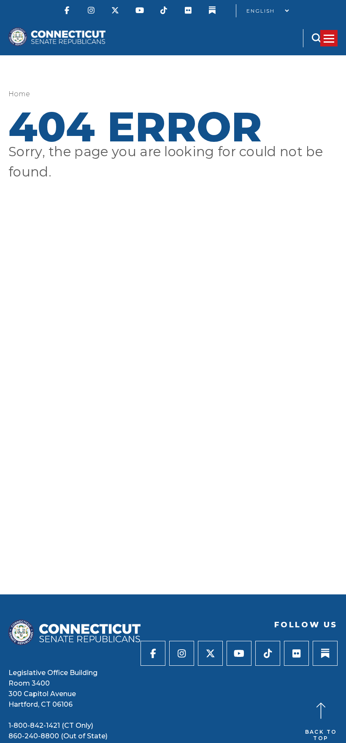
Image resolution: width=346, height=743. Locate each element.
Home (19, 94)
